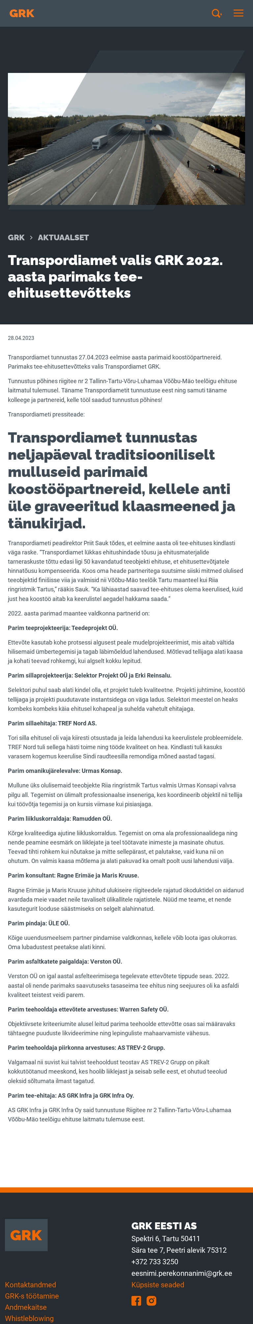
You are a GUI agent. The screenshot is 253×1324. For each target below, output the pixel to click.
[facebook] (139, 1300)
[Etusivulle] (22, 13)
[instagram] (153, 1300)
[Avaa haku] (219, 13)
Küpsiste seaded (157, 1285)
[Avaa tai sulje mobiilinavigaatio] (238, 13)
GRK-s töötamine (32, 1296)
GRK (16, 237)
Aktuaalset (63, 237)
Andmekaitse (26, 1307)
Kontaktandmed (30, 1285)
